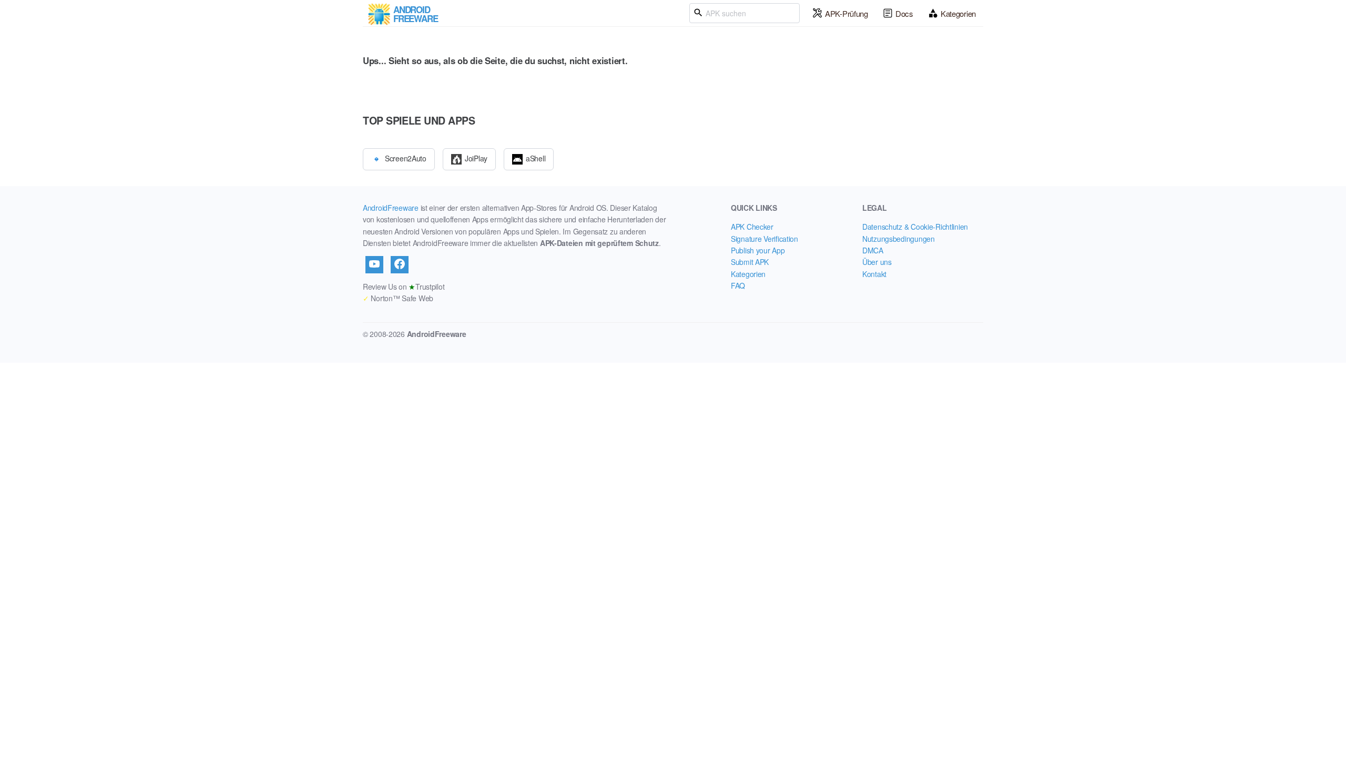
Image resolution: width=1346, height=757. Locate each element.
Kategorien (958, 13)
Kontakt (874, 274)
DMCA (872, 250)
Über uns (877, 262)
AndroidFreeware (391, 207)
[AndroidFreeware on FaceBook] (400, 264)
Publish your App (758, 250)
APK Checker (752, 226)
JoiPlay (476, 157)
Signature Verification (764, 238)
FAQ (738, 285)
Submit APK (750, 262)
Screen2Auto (405, 157)
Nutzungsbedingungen (898, 238)
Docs (904, 13)
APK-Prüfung (846, 13)
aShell (535, 157)
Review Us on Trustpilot (403, 286)
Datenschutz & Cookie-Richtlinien (915, 226)
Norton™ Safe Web (398, 298)
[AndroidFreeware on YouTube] (374, 264)
